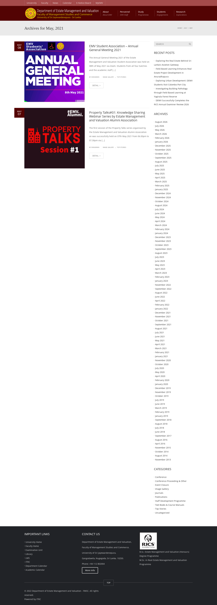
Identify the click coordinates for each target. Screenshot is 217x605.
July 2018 (159, 427)
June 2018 (160, 431)
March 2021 (161, 348)
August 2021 (161, 328)
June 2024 (160, 213)
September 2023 (163, 249)
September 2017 (163, 435)
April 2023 (160, 268)
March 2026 (161, 133)
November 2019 (163, 392)
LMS (28, 557)
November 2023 (163, 241)
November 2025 (163, 149)
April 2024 (160, 221)
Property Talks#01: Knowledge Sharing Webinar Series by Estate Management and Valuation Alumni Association (117, 116)
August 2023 (161, 253)
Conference (161, 477)
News (55, 2)
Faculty (44, 2)
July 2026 (159, 125)
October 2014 (161, 451)
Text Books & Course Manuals (169, 504)
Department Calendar (36, 565)
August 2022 (161, 292)
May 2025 (160, 173)
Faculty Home (32, 546)
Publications (161, 496)
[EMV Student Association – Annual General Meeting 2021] (54, 71)
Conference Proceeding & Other (171, 481)
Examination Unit (34, 549)
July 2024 (159, 209)
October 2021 (161, 320)
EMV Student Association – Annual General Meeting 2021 (113, 48)
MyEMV (99, 2)
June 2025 (160, 169)
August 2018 (161, 423)
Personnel (125, 13)
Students (162, 13)
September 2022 (163, 288)
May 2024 (160, 217)
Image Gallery (108, 77)
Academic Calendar (35, 569)
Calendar (67, 2)
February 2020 (162, 380)
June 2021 (160, 336)
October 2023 (161, 245)
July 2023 (159, 256)
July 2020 (159, 368)
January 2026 (161, 141)
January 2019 (161, 415)
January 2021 (161, 356)
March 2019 (161, 408)
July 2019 (159, 400)
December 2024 (163, 193)
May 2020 (160, 372)
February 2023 (162, 276)
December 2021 (163, 312)
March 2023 (161, 272)
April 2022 (160, 300)
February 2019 (162, 411)
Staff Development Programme (170, 500)
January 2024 (161, 233)
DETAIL (95, 85)
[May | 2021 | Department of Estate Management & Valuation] (61, 13)
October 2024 (161, 201)
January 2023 (161, 280)
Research (181, 13)
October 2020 (161, 364)
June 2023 (160, 260)
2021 (185, 28)
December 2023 (163, 237)
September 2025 (163, 157)
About (107, 13)
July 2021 (159, 332)
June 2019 (160, 404)
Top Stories (121, 77)
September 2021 (163, 324)
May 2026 (160, 129)
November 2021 (163, 316)
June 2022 (160, 296)
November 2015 (163, 447)
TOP (108, 582)
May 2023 (160, 264)
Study (143, 13)
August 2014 (161, 455)
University (32, 2)
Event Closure (162, 484)
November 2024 (163, 197)
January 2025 (161, 189)
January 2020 (161, 384)
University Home (34, 542)
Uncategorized (162, 512)
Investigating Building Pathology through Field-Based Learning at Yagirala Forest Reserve (170, 92)
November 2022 (163, 284)
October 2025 (161, 153)
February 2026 (162, 137)
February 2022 (162, 304)
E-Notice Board (83, 2)
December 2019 (163, 388)
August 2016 (161, 439)
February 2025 (162, 185)
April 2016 (160, 443)
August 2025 (161, 161)
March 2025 (161, 181)
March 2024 (161, 225)
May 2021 (160, 340)
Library (29, 553)
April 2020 (160, 376)
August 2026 (161, 121)
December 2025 (163, 145)
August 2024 (161, 205)
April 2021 (160, 344)
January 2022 (161, 308)
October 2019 (161, 396)
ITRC (28, 561)
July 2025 (159, 165)
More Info (90, 570)
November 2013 (163, 459)
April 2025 (160, 177)
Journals (159, 492)
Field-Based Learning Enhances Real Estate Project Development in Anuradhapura (173, 72)
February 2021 (162, 352)
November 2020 (163, 360)
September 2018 (163, 419)
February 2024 (162, 229)
